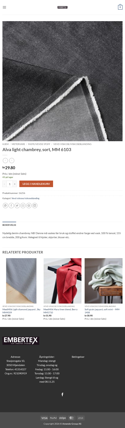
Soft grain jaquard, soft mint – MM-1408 (102, 311)
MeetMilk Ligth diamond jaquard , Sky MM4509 (21, 311)
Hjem (5, 144)
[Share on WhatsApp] (5, 205)
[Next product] (5, 160)
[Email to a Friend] (23, 205)
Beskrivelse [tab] (9, 225)
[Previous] (2, 292)
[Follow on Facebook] (62, 395)
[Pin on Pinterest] (29, 205)
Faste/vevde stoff (39, 144)
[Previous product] (11, 160)
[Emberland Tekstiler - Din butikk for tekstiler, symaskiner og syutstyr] (62, 7)
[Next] (122, 292)
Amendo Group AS (71, 423)
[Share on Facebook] (11, 205)
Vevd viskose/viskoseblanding (72, 144)
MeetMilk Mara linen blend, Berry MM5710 (60, 311)
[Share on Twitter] (17, 205)
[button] (4, 7)
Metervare (18, 144)
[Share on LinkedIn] (34, 205)
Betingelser (78, 356)
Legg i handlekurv (36, 183)
